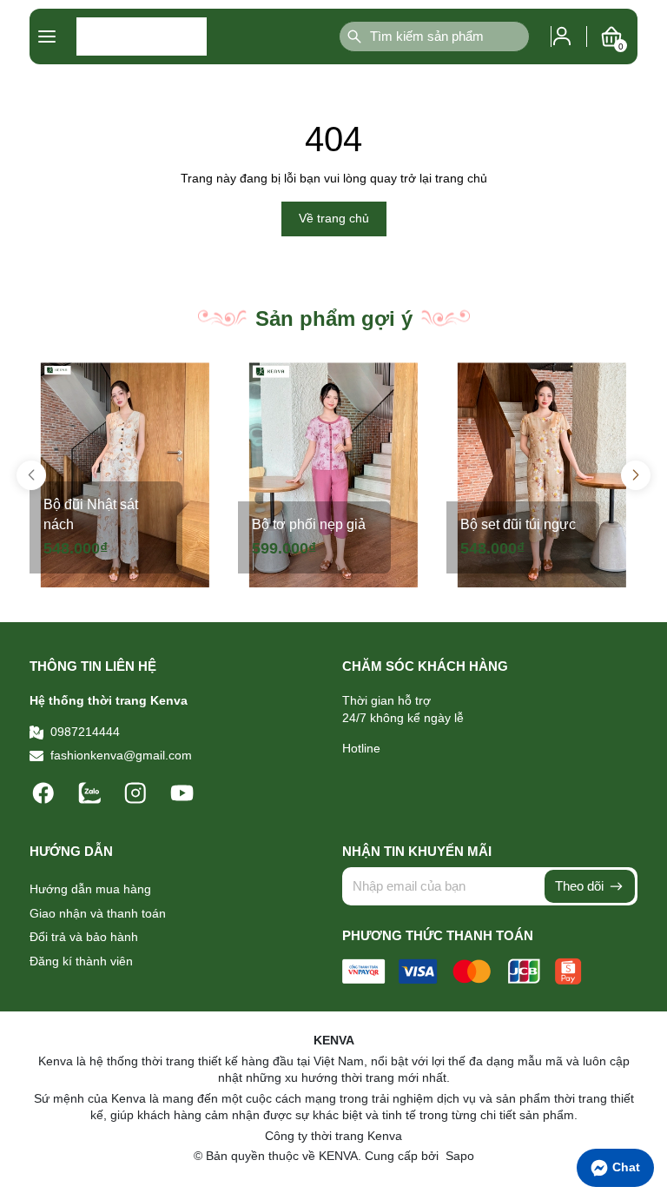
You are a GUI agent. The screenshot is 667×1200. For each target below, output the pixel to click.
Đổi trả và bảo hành (84, 937)
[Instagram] (138, 792)
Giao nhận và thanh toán (98, 913)
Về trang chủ (334, 218)
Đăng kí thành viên (81, 961)
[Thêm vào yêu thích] (201, 381)
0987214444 (85, 732)
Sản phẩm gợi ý (334, 318)
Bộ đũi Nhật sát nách (90, 514)
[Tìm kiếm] (354, 36)
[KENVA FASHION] (141, 36)
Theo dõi (581, 885)
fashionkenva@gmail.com (121, 755)
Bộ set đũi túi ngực (518, 524)
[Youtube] (182, 792)
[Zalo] (92, 792)
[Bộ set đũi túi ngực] (541, 474)
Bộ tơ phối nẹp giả (309, 524)
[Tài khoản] (561, 36)
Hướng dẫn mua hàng (90, 889)
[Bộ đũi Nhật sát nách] (125, 474)
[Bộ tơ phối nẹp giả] (333, 474)
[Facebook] (46, 792)
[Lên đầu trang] (645, 1067)
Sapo (458, 1156)
